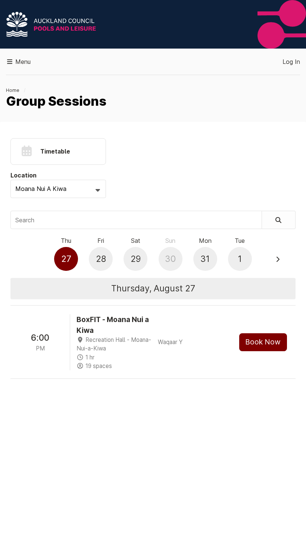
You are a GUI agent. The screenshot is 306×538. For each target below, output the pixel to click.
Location (23, 175)
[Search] (279, 220)
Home (12, 90)
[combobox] (58, 189)
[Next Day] (278, 259)
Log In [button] (291, 61)
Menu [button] (22, 61)
